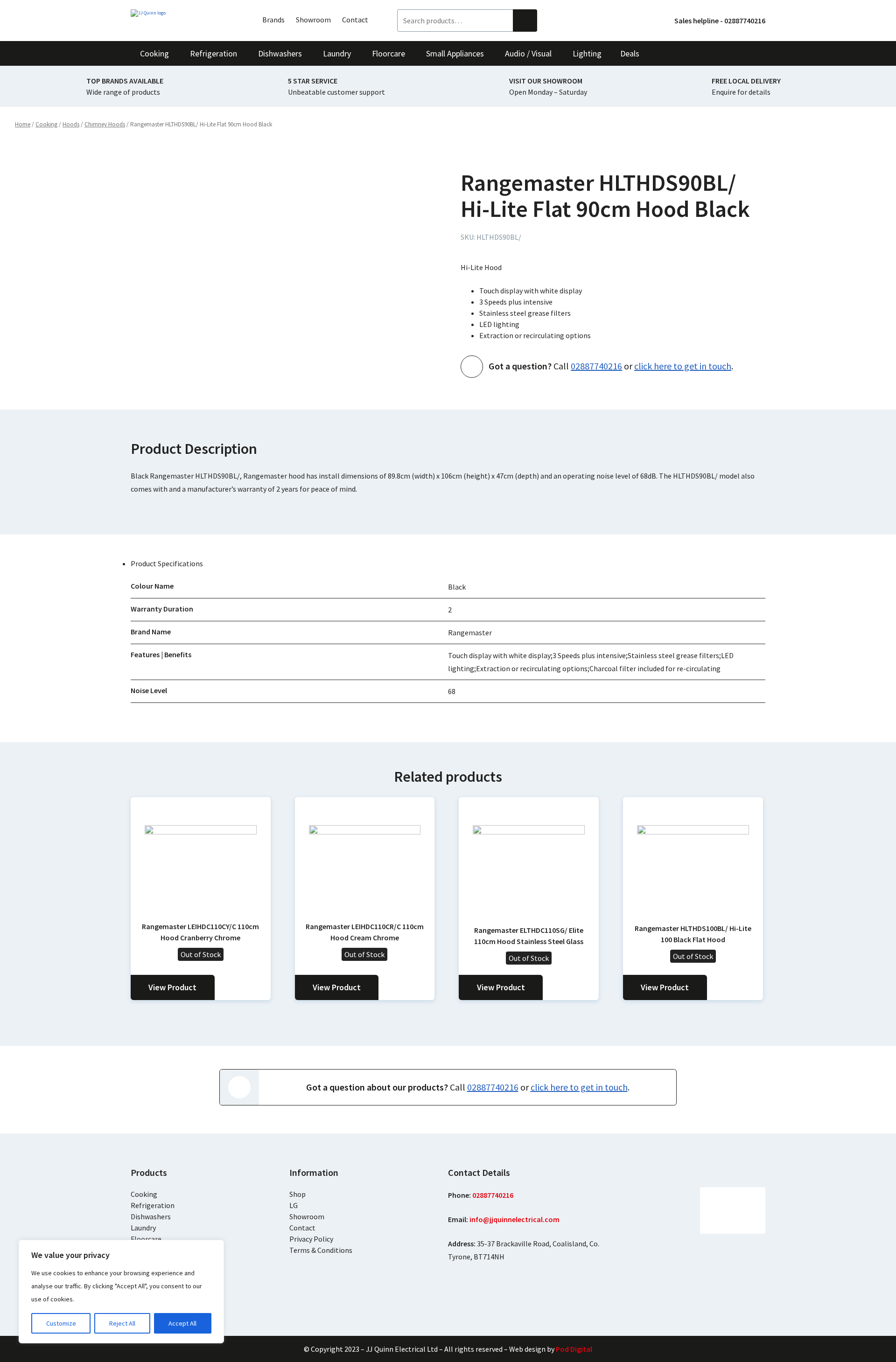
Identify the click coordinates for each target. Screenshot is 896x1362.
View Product (172, 987)
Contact (355, 19)
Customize (61, 1323)
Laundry (143, 1227)
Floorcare (146, 1239)
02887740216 (596, 366)
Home (22, 124)
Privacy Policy (311, 1239)
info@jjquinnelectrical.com (514, 1219)
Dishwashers (151, 1216)
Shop (297, 1194)
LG (293, 1205)
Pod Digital (574, 1349)
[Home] (182, 13)
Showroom (313, 19)
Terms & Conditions (320, 1250)
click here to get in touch (682, 366)
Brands (273, 19)
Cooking (46, 124)
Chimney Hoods (104, 124)
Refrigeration (153, 1205)
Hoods (71, 124)
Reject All (122, 1323)
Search (525, 20)
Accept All (182, 1323)
